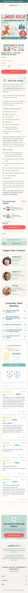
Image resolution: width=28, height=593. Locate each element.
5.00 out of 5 (18, 348)
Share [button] (4, 233)
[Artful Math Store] (14, 545)
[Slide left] (1, 48)
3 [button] (14, 505)
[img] (6, 392)
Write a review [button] (14, 365)
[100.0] (10, 374)
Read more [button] (5, 408)
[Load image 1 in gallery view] (7, 48)
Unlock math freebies (14, 535)
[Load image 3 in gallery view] (21, 48)
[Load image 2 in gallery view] (14, 48)
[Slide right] (26, 48)
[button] (3, 5)
